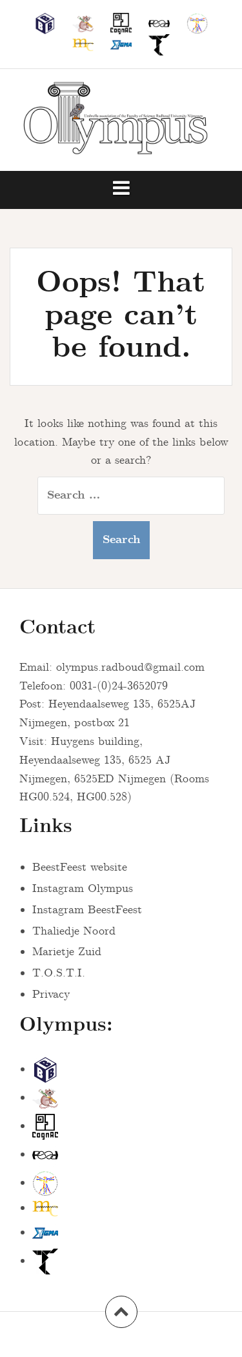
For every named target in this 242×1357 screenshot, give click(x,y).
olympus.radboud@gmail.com (130, 667)
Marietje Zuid (66, 952)
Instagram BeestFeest (87, 910)
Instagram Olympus (82, 888)
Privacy (51, 994)
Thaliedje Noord (74, 931)
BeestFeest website (79, 867)
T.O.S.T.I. (58, 973)
